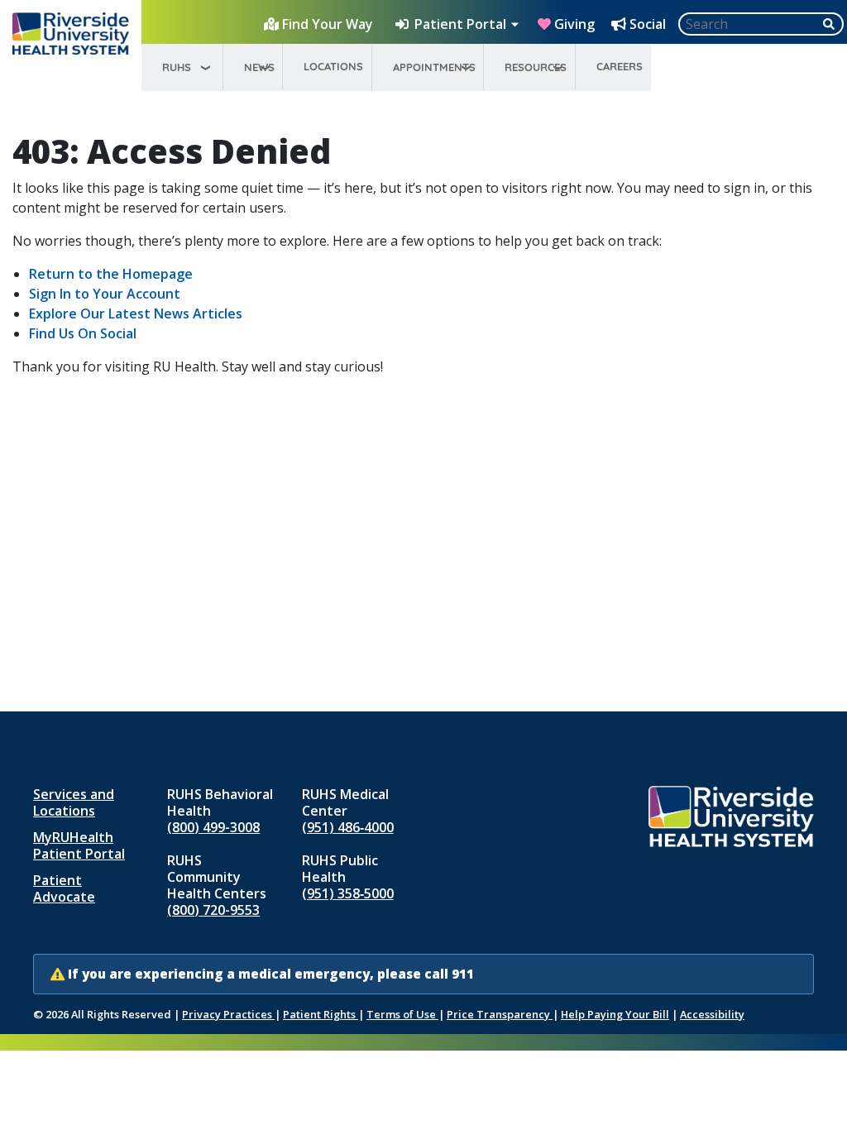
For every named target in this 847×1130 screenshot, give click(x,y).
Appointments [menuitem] (434, 67)
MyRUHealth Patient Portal (79, 845)
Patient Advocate (64, 888)
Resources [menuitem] (536, 67)
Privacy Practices (228, 1014)
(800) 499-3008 (213, 827)
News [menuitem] (259, 67)
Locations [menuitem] (333, 66)
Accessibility (712, 1014)
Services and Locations (73, 802)
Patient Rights (320, 1014)
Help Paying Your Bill (615, 1014)
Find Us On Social (82, 333)
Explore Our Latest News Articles (135, 313)
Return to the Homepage (111, 274)
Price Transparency (500, 1014)
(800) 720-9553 (213, 910)
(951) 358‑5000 (348, 893)
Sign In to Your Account (104, 294)
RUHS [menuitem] (176, 67)
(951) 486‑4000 (348, 827)
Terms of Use (402, 1014)
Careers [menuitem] (619, 66)
